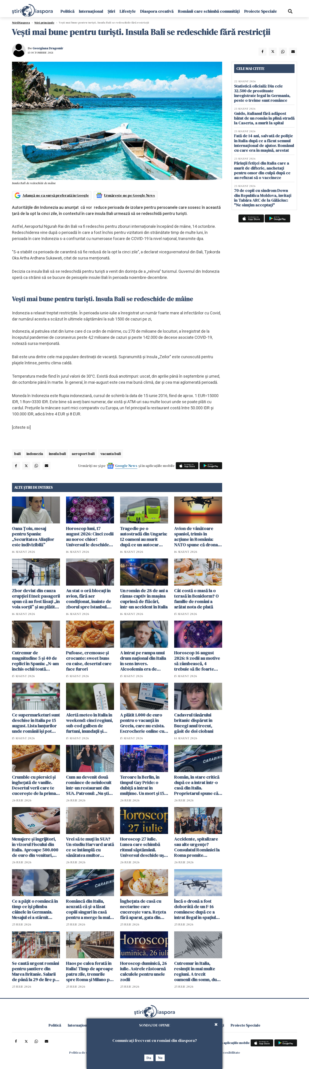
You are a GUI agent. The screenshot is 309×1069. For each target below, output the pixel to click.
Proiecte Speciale (260, 11)
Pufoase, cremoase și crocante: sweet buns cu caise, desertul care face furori (89, 661)
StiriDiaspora (21, 22)
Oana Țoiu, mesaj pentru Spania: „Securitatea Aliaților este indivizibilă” (33, 536)
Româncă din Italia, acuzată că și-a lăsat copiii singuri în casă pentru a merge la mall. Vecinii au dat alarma (89, 909)
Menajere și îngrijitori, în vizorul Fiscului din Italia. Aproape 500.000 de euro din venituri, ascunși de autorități (35, 847)
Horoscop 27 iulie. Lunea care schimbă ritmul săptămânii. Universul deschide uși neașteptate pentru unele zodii (142, 847)
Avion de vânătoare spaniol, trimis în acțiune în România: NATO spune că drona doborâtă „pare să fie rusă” (196, 536)
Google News (126, 465)
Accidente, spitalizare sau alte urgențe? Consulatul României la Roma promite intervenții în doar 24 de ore (197, 847)
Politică (67, 11)
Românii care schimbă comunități (209, 11)
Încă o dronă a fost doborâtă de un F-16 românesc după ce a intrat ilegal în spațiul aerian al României (195, 909)
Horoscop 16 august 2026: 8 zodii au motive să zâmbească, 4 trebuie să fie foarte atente (197, 661)
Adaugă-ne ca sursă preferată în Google (55, 195)
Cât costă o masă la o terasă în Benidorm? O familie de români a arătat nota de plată (196, 599)
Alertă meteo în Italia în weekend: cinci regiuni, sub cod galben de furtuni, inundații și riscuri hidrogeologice (89, 723)
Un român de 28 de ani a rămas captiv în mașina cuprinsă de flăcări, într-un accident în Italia (144, 599)
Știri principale (44, 22)
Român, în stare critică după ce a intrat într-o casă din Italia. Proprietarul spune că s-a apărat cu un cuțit (196, 785)
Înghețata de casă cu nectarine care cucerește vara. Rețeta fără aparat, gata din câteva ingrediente (143, 909)
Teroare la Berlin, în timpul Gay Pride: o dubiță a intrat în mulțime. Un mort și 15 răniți (142, 785)
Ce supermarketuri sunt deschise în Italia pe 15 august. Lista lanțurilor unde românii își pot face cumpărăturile (36, 723)
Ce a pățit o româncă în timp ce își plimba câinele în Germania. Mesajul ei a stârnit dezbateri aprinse (35, 909)
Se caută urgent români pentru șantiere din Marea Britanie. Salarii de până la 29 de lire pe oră (35, 971)
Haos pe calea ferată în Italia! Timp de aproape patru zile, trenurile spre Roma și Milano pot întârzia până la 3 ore (90, 971)
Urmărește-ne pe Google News (129, 195)
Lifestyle (128, 11)
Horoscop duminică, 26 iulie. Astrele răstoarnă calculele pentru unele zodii (143, 971)
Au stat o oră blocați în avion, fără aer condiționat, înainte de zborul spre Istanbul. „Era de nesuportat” (88, 599)
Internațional (91, 11)
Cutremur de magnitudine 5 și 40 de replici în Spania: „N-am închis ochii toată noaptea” (35, 661)
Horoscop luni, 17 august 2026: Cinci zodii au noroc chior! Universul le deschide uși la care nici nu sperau (90, 536)
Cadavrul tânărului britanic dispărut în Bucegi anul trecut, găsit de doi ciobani (193, 723)
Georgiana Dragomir (48, 48)
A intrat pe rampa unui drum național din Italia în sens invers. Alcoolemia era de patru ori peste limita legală (143, 661)
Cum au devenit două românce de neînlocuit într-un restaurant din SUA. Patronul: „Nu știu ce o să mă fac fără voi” (89, 785)
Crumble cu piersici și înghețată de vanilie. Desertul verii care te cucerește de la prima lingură (34, 785)
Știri (111, 11)
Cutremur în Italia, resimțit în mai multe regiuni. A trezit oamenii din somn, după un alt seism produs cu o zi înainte (198, 971)
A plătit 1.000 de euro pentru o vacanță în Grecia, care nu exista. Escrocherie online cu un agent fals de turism (143, 723)
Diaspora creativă (157, 11)
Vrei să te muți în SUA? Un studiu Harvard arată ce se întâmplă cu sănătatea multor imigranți (90, 847)
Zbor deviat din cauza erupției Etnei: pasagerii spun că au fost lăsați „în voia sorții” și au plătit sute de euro (36, 599)
